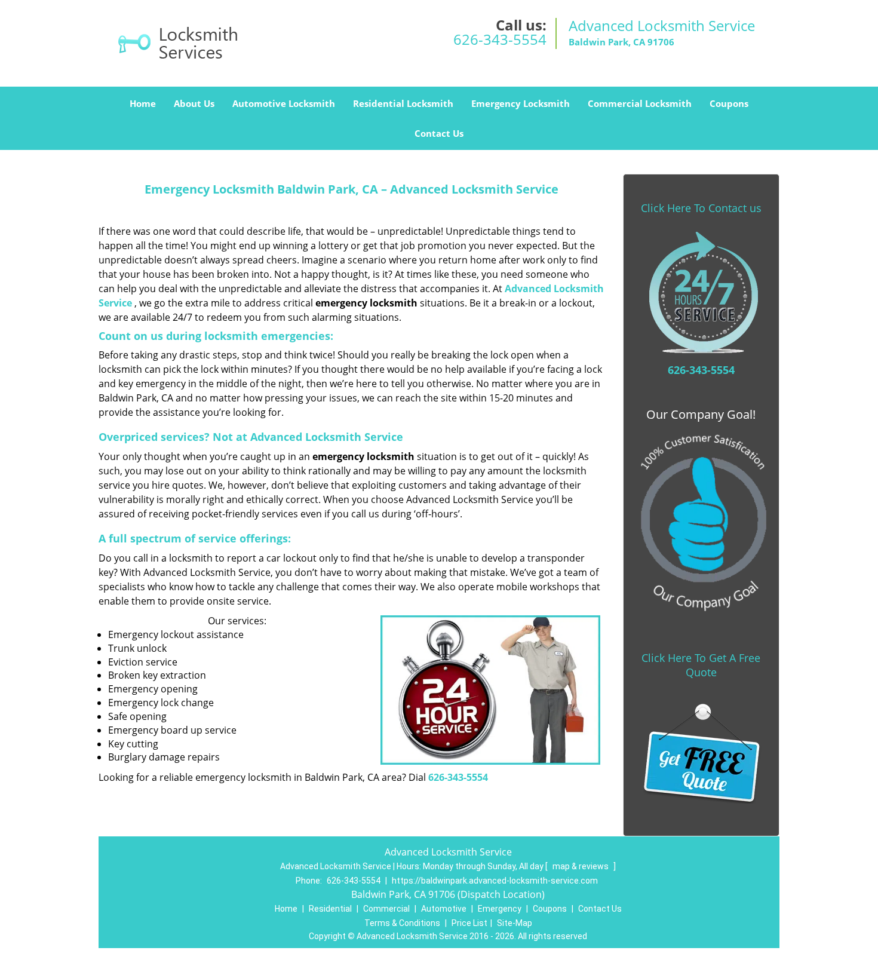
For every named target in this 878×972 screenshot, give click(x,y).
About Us (194, 103)
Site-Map (514, 923)
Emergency (499, 908)
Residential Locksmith (403, 103)
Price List (469, 923)
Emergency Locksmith (520, 103)
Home (143, 103)
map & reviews (581, 866)
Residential (330, 908)
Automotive (443, 908)
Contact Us (439, 133)
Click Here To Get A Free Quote (700, 665)
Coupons (729, 103)
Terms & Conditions (402, 923)
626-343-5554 (500, 39)
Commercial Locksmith (640, 103)
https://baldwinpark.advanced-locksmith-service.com (495, 880)
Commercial (386, 908)
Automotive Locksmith (283, 103)
